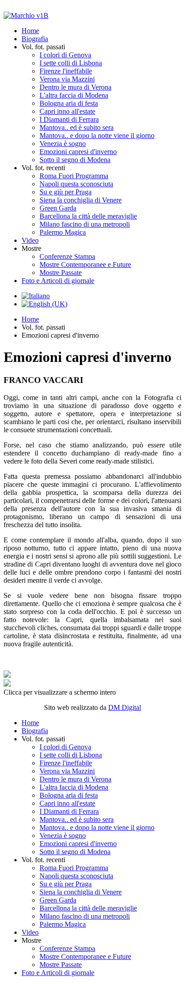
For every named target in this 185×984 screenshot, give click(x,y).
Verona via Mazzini (67, 79)
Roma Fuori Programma (74, 176)
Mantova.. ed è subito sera (77, 127)
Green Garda (58, 208)
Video (30, 240)
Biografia (35, 39)
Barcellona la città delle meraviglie (88, 216)
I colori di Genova (65, 55)
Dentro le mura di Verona (75, 87)
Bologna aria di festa (69, 103)
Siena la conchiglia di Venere (81, 200)
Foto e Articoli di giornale (58, 280)
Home (30, 30)
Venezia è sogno (63, 143)
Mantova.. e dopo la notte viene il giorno (97, 135)
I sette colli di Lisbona (71, 63)
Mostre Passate (61, 272)
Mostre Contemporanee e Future (85, 264)
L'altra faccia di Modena (74, 95)
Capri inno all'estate (67, 111)
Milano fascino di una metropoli (85, 224)
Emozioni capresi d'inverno (78, 151)
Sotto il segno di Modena (75, 159)
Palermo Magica (63, 232)
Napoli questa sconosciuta (76, 184)
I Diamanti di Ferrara (69, 119)
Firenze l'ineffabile (66, 71)
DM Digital (124, 707)
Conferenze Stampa (67, 256)
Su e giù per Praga (66, 192)
